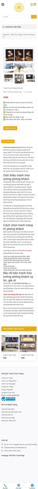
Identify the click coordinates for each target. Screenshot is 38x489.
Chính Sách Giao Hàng (8, 418)
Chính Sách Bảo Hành (7, 409)
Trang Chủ (6, 34)
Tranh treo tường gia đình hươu (28, 355)
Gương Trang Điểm (7, 389)
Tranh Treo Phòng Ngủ (8, 384)
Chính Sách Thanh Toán (8, 421)
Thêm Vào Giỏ (10, 128)
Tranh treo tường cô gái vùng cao (10, 355)
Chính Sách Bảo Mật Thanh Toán (11, 412)
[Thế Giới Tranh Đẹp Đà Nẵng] (19, 7)
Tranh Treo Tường (16, 34)
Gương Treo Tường (7, 387)
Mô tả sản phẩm (8, 141)
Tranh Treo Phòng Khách (8, 381)
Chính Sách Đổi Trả (7, 415)
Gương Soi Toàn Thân (8, 392)
